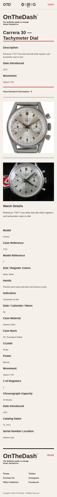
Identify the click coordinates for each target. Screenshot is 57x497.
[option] (28, 127)
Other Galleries (11, 482)
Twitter (32, 473)
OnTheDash (20, 17)
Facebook (34, 482)
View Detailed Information (16, 91)
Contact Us (9, 478)
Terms (6, 473)
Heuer (50, 456)
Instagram (34, 478)
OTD (7, 4)
